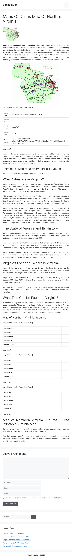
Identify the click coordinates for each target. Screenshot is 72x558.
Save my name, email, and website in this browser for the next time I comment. (35, 498)
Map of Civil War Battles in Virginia (16, 536)
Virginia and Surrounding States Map (17, 540)
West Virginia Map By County (14, 533)
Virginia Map (10, 4)
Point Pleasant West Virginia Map (15, 543)
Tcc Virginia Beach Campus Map (15, 546)
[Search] (33, 517)
